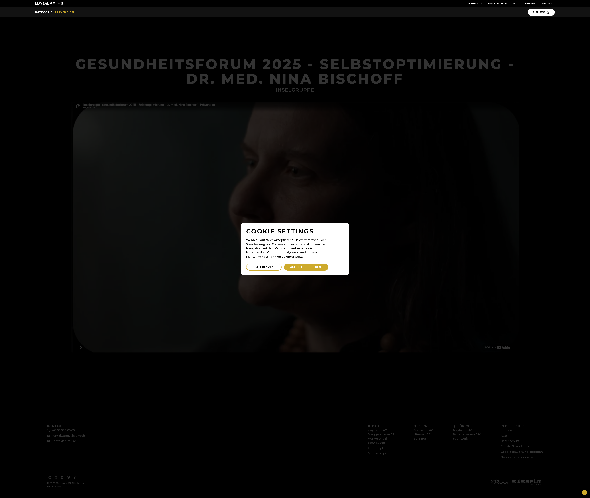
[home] (49, 3)
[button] (474, 3)
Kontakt (547, 3)
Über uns (530, 3)
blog (516, 3)
